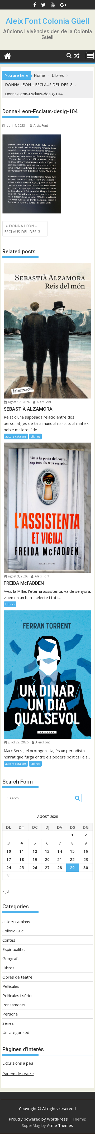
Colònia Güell (13, 930)
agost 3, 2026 (17, 576)
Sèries (8, 1023)
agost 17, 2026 (18, 402)
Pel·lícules (10, 986)
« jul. (6, 891)
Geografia (11, 958)
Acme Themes (60, 1125)
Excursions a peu (17, 1063)
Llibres (35, 436)
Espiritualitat (13, 949)
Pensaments (13, 1004)
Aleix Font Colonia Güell (47, 21)
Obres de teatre (17, 977)
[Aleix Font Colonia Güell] (8, 55)
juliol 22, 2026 (17, 742)
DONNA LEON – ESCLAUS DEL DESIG (22, 228)
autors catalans (15, 436)
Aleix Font (41, 125)
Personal (10, 1014)
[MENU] (90, 55)
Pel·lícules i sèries (18, 995)
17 (8, 859)
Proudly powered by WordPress (38, 1119)
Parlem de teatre (18, 1073)
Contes (8, 940)
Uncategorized (15, 1032)
